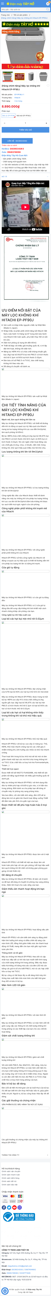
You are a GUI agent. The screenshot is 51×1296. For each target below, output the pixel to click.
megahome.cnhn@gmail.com (20, 1266)
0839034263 (17, 148)
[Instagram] (19, 1207)
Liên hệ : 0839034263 (17, 141)
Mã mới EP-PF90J (24, 116)
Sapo (31, 1292)
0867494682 (30, 1269)
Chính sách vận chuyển (11, 1171)
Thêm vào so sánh (9, 145)
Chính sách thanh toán (11, 1175)
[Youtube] (14, 1207)
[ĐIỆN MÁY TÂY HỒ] (20, 3)
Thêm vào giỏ (25, 130)
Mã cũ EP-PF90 (8, 116)
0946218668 (14, 152)
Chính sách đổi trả (9, 1181)
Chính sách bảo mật (10, 1185)
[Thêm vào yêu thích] (48, 85)
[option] (25, 45)
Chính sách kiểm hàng (10, 1178)
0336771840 (25, 1273)
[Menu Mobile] (2, 3)
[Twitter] (9, 1207)
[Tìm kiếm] (47, 9)
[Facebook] (4, 1207)
